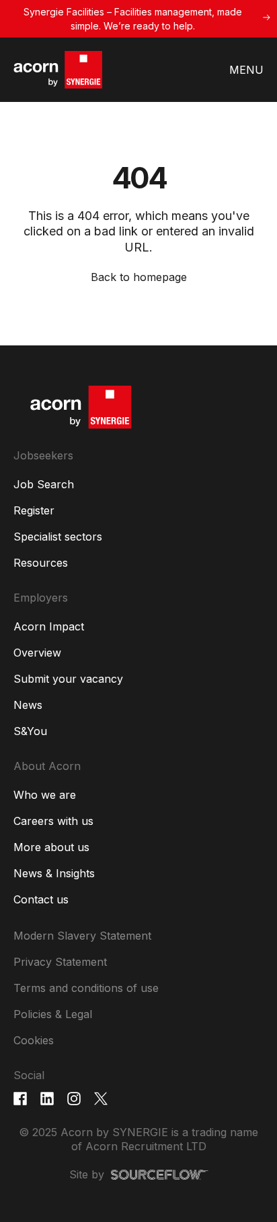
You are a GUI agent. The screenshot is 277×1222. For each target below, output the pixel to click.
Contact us (41, 899)
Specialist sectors (57, 536)
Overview (37, 652)
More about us (51, 847)
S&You (30, 731)
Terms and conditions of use (86, 988)
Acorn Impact (48, 626)
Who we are (44, 794)
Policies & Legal (52, 1014)
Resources (40, 562)
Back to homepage (139, 277)
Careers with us (53, 821)
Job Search (43, 484)
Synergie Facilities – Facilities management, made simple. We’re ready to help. (133, 19)
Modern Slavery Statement (82, 935)
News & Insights (54, 873)
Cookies (33, 1040)
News (27, 705)
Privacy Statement (60, 961)
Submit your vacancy (68, 678)
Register (33, 510)
